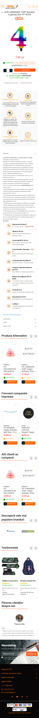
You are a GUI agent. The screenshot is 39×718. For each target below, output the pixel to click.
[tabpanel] (20, 37)
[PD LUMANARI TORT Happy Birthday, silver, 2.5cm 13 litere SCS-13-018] (28, 352)
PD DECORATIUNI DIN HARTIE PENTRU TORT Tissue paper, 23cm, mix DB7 (10, 369)
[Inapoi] (1, 12)
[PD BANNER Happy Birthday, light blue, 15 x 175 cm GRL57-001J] (10, 413)
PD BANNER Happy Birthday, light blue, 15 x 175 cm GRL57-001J (10, 430)
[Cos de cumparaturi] (36, 7)
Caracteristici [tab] (6, 319)
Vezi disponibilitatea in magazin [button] (25, 63)
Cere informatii (27, 83)
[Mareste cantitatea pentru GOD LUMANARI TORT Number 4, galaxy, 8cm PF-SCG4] (11, 70)
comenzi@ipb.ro (9, 692)
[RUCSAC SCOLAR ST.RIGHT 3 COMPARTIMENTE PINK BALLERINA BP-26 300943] (29, 566)
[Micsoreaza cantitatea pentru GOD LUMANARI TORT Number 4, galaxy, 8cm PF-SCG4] (5, 70)
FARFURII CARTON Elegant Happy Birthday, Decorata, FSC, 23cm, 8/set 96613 (28, 430)
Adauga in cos (26, 70)
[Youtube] (17, 697)
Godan (24, 425)
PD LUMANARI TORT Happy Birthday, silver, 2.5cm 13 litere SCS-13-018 (28, 369)
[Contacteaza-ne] (33, 7)
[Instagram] (27, 697)
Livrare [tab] (5, 322)
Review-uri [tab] (7, 326)
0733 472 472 (29, 226)
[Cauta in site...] (29, 7)
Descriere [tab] (5, 153)
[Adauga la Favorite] (15, 344)
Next (36, 40)
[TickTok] (22, 697)
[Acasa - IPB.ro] (12, 7)
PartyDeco (7, 364)
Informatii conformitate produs (12, 314)
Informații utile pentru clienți (11, 673)
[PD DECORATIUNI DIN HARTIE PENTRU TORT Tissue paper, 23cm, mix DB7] (10, 352)
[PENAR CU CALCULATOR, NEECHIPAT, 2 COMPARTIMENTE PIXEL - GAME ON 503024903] (11, 566)
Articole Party (26, 185)
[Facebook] (12, 697)
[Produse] (2, 6)
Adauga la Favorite (12, 83)
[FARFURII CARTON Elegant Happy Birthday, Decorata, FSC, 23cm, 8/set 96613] (28, 413)
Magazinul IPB (7, 669)
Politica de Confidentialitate (15, 659)
